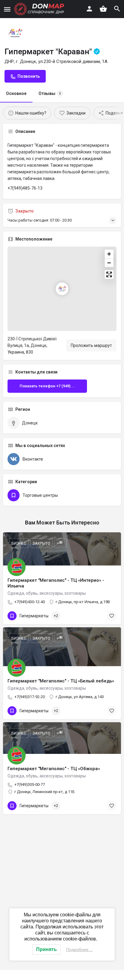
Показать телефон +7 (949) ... (47, 386)
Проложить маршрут (91, 345)
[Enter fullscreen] (109, 274)
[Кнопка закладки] (111, 616)
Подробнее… (79, 949)
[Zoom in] (109, 254)
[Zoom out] (109, 262)
